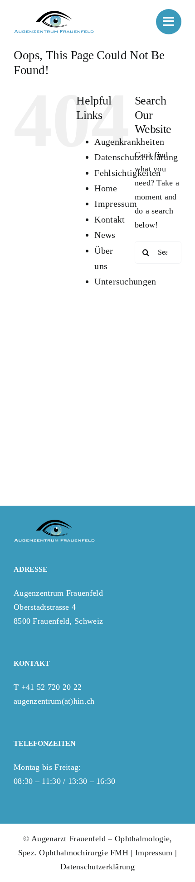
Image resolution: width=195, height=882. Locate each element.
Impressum (115, 204)
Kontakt (109, 219)
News (104, 235)
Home (105, 188)
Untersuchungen (125, 281)
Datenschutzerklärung (97, 866)
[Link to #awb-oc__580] (168, 21)
